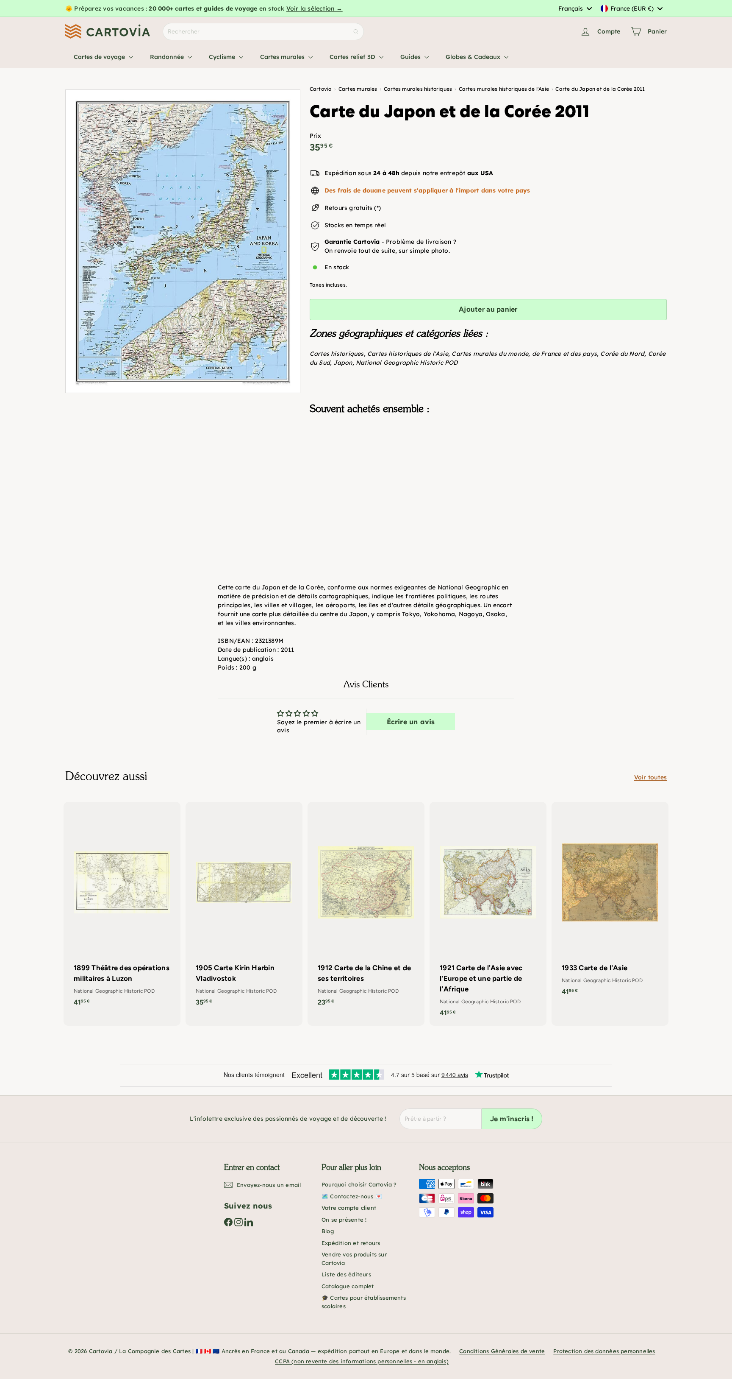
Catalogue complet (348, 1286)
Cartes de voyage (100, 57)
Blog (328, 1231)
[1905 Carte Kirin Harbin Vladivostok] (244, 908)
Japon (342, 362)
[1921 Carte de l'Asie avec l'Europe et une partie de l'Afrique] (488, 914)
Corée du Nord (622, 353)
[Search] (356, 31)
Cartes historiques (337, 353)
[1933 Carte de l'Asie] (610, 903)
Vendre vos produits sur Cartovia (354, 1258)
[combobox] (575, 8)
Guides (411, 57)
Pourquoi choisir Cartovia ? (359, 1184)
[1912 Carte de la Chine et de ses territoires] (366, 908)
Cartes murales (283, 57)
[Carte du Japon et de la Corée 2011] (488, 463)
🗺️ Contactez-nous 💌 (352, 1196)
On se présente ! (344, 1219)
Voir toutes (650, 777)
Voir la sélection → (314, 8)
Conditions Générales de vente (502, 1351)
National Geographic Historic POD (407, 362)
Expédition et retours (351, 1242)
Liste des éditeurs (346, 1274)
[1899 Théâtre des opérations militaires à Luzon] (122, 908)
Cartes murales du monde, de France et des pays (524, 353)
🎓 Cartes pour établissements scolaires (364, 1301)
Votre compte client (349, 1207)
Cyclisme (223, 57)
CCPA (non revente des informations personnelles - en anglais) (362, 1361)
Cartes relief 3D (353, 57)
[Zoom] (183, 241)
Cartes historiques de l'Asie (407, 353)
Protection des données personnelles (604, 1351)
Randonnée (168, 57)
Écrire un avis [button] (411, 721)
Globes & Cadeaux (474, 57)
